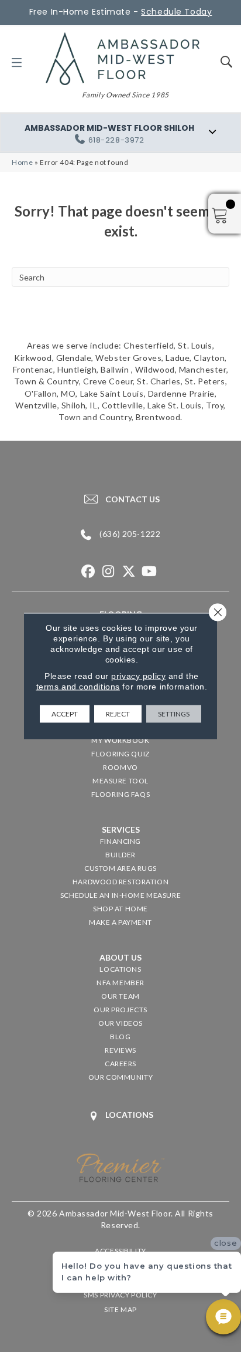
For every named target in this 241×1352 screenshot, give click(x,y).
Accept (64, 713)
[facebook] (88, 572)
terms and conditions (78, 686)
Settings (174, 713)
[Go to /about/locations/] (120, 1115)
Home (22, 162)
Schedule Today (176, 12)
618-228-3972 (116, 140)
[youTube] (149, 572)
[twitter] (128, 572)
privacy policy (138, 676)
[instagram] (108, 572)
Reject (118, 713)
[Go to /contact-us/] (120, 499)
